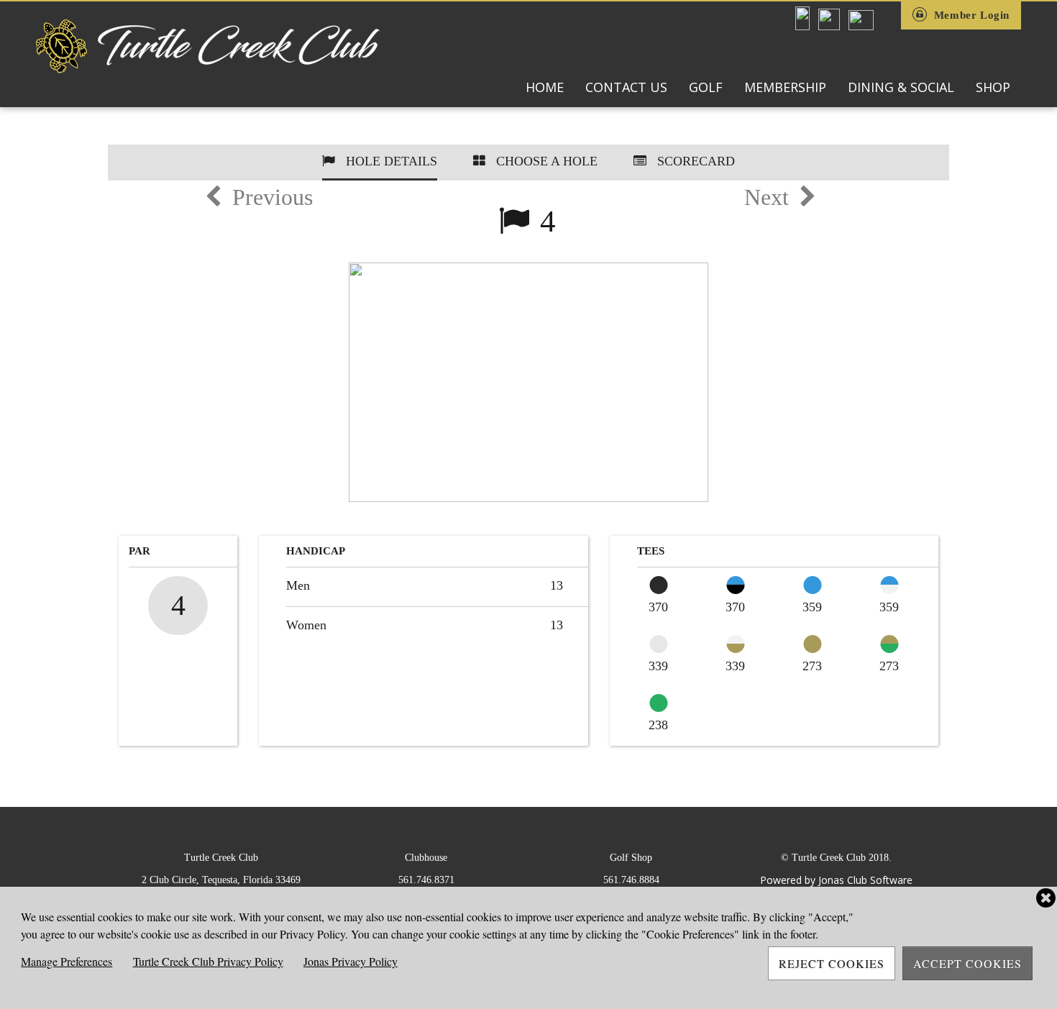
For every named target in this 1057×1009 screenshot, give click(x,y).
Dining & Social (901, 87)
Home (545, 87)
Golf (706, 87)
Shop (993, 87)
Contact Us (626, 87)
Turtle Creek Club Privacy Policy (208, 961)
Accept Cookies (967, 963)
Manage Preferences (66, 961)
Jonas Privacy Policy (350, 961)
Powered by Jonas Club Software (836, 880)
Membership (785, 87)
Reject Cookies (831, 963)
